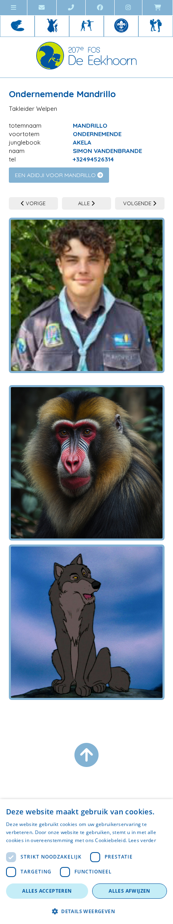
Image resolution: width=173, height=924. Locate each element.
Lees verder (142, 840)
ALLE (84, 203)
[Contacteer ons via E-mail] (41, 7)
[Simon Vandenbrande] (87, 295)
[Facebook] (100, 7)
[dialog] (86, 861)
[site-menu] (13, 7)
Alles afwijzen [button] (129, 890)
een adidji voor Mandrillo (56, 175)
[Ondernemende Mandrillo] (87, 457)
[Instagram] (128, 7)
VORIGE (34, 203)
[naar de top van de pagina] (86, 755)
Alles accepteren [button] (47, 890)
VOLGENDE (138, 203)
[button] (86, 911)
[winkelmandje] (157, 7)
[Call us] (71, 7)
